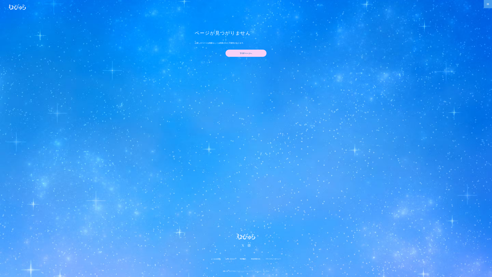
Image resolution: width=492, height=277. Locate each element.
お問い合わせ (230, 259)
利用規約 (243, 259)
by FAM (266, 271)
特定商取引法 (255, 259)
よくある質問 (215, 259)
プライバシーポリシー (273, 259)
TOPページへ (246, 53)
